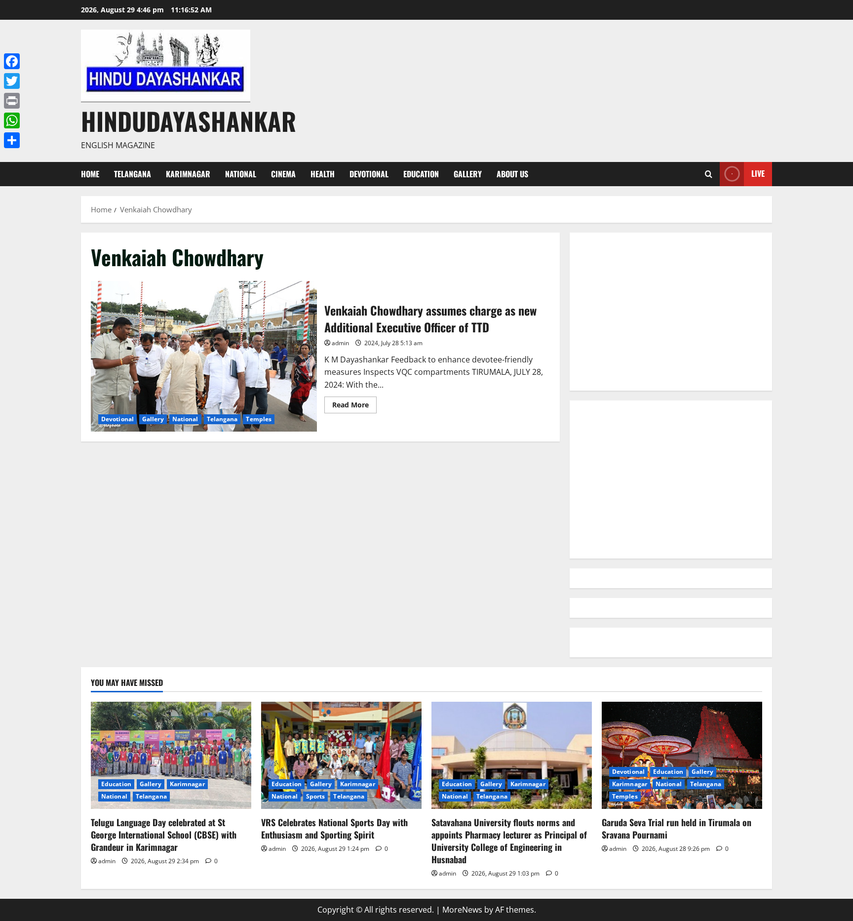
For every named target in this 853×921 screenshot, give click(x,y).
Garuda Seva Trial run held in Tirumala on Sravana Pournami (676, 828)
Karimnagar (188, 174)
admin (340, 343)
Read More (354, 406)
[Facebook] (12, 61)
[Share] (12, 140)
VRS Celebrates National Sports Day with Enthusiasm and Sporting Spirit (334, 828)
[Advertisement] (671, 311)
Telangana (132, 174)
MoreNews (462, 909)
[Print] (12, 101)
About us (512, 174)
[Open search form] (708, 174)
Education (421, 174)
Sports (315, 796)
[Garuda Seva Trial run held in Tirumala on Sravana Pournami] (682, 755)
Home (90, 174)
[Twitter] (12, 81)
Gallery (468, 174)
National (240, 174)
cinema (283, 174)
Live (758, 173)
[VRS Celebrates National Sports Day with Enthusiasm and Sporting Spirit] (341, 755)
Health (322, 174)
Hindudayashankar (188, 120)
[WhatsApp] (12, 120)
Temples (258, 419)
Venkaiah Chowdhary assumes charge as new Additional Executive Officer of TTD (204, 356)
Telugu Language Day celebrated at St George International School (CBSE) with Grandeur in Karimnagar (163, 834)
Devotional (368, 174)
